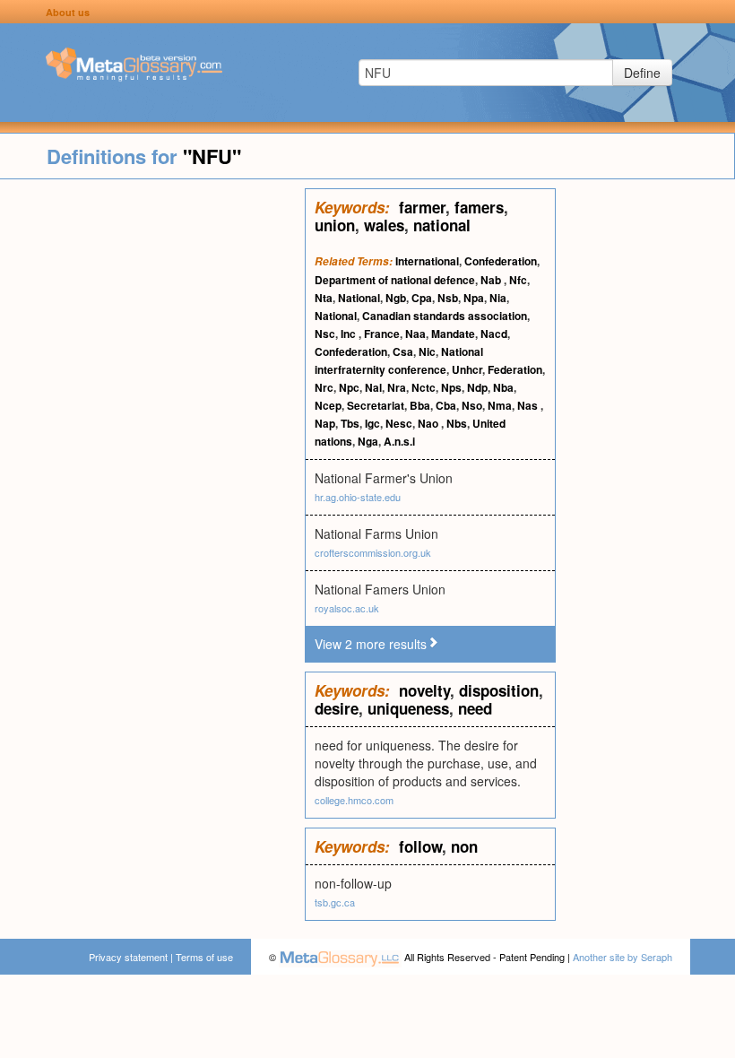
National (359, 298)
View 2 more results (371, 644)
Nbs (456, 423)
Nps (451, 387)
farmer (422, 207)
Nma (500, 405)
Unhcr (467, 369)
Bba (420, 405)
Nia (497, 298)
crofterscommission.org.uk (373, 552)
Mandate (453, 333)
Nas (528, 405)
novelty (424, 690)
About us (68, 12)
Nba (503, 387)
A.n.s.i (399, 441)
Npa (473, 298)
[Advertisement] (152, 457)
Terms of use (204, 957)
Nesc (398, 423)
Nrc (324, 387)
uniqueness (408, 708)
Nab (492, 280)
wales (384, 225)
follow (420, 846)
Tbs (350, 423)
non (464, 846)
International (427, 261)
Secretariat (375, 405)
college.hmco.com (354, 800)
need (475, 708)
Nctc (423, 387)
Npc (349, 387)
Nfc (518, 280)
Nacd (493, 333)
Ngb (395, 298)
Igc (372, 423)
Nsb (447, 298)
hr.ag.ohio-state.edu (358, 497)
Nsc (325, 333)
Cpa (421, 298)
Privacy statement (128, 957)
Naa (415, 333)
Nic (427, 351)
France (382, 333)
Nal (373, 387)
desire (337, 708)
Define (642, 73)
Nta (324, 298)
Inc (350, 333)
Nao (429, 423)
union (335, 225)
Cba (446, 405)
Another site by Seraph (622, 957)
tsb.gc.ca (335, 902)
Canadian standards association (444, 316)
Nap (325, 423)
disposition (499, 690)
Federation (515, 369)
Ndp (477, 387)
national (442, 225)
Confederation (500, 261)
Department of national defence (395, 280)
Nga (368, 441)
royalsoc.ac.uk (347, 608)
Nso (472, 405)
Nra (396, 387)
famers (479, 207)
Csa (403, 351)
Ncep (328, 405)
